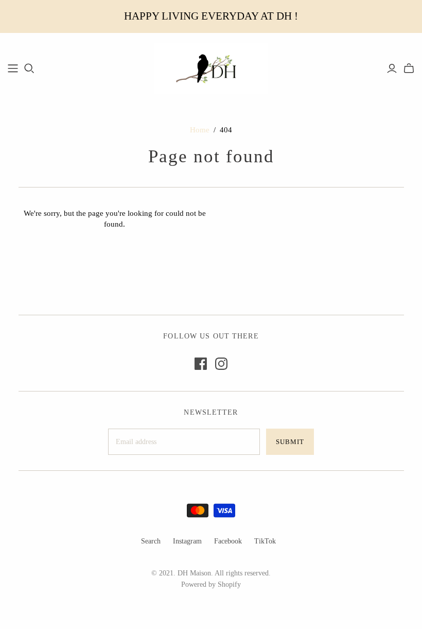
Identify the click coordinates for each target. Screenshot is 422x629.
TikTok (265, 541)
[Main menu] (13, 68)
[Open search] (29, 68)
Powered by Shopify (211, 584)
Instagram (187, 541)
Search (151, 541)
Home (199, 130)
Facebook (228, 541)
